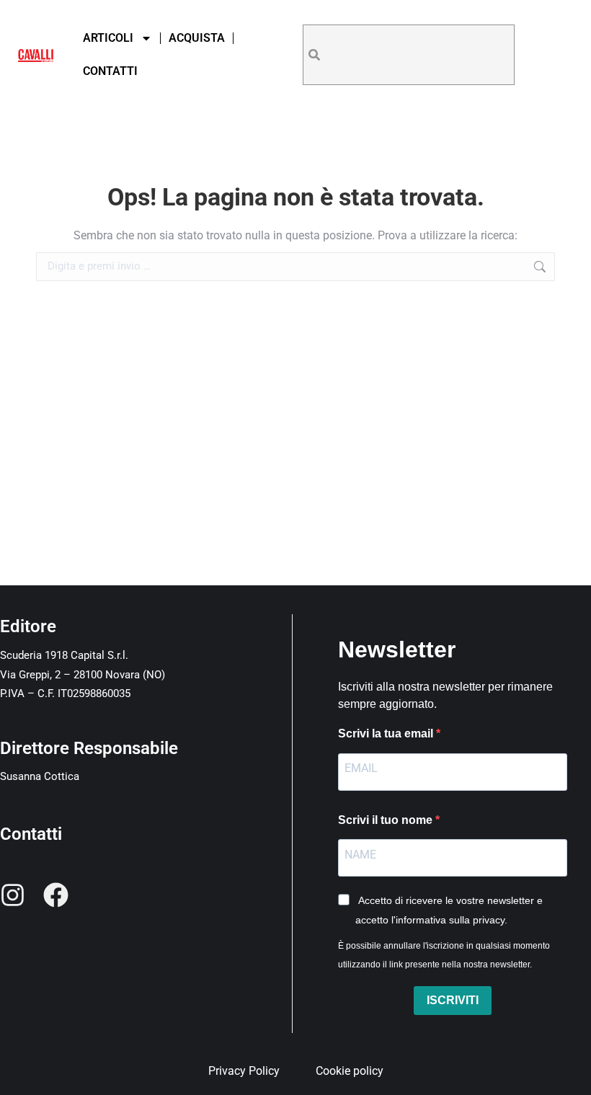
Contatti (110, 71)
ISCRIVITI (453, 1000)
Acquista (197, 38)
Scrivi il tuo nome (386, 820)
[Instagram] (12, 895)
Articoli (108, 38)
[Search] (314, 55)
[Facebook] (55, 895)
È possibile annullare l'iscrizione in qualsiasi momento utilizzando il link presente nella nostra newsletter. (444, 955)
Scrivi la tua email (387, 733)
